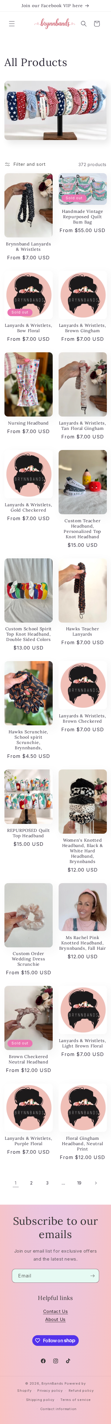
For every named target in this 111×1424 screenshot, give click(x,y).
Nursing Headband (28, 423)
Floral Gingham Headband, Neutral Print (82, 1144)
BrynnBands (52, 1383)
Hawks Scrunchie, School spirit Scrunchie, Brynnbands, (28, 739)
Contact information (58, 1409)
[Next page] (95, 1183)
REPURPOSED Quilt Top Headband (28, 833)
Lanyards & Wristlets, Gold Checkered (28, 507)
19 (79, 1182)
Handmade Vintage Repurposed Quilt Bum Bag (82, 217)
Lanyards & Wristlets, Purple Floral (28, 1141)
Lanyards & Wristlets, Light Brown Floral (82, 1043)
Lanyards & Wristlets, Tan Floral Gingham (82, 425)
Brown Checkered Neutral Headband (29, 1059)
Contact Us (55, 1311)
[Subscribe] (92, 1276)
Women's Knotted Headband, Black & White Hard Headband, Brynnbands (82, 851)
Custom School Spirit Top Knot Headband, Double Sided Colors (28, 634)
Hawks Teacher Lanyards (82, 631)
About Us (55, 1319)
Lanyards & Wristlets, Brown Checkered (82, 718)
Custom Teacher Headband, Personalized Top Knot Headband (82, 528)
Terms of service (75, 1400)
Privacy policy (50, 1390)
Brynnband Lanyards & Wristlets (28, 246)
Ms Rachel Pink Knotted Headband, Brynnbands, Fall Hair (82, 943)
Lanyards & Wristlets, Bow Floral (28, 328)
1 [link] (16, 1183)
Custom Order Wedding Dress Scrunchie (28, 959)
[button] (11, 23)
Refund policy (81, 1390)
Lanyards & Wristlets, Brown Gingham (82, 328)
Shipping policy (40, 1400)
